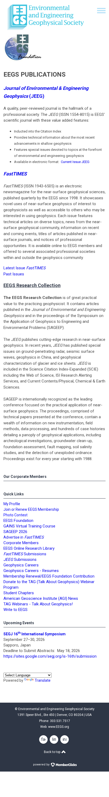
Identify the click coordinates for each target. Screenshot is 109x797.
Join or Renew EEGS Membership (31, 509)
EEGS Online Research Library (28, 548)
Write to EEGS (15, 609)
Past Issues (13, 274)
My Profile (11, 504)
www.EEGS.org (58, 727)
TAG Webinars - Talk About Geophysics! (38, 604)
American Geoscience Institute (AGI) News (40, 598)
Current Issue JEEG (75, 162)
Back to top (52, 752)
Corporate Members (21, 542)
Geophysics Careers (21, 565)
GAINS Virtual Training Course (29, 526)
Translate (43, 680)
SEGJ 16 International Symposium (34, 634)
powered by (41, 764)
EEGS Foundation (18, 520)
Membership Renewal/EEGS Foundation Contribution (48, 576)
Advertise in (23, 537)
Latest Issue (24, 268)
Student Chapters (18, 593)
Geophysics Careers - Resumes (31, 570)
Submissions (20, 559)
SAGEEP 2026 (15, 531)
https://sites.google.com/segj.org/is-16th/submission (50, 656)
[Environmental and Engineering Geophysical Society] (44, 30)
